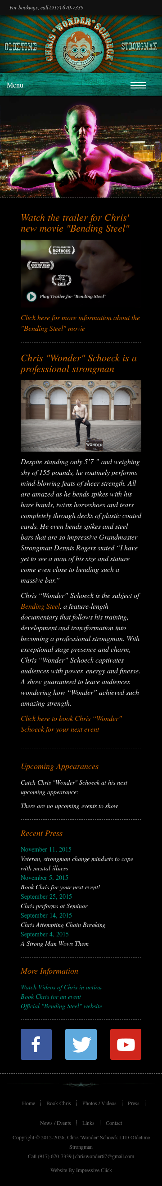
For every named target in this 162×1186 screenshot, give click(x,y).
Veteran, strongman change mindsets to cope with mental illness (77, 858)
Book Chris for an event (51, 996)
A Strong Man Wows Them (55, 939)
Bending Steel (40, 606)
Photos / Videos (99, 1103)
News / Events (55, 1122)
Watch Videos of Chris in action (61, 987)
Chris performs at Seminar (54, 901)
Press (134, 1103)
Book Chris (58, 1103)
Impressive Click (94, 1169)
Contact (114, 1122)
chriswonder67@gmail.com (104, 1156)
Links (88, 1122)
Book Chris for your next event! (60, 882)
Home (28, 1103)
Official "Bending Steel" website (61, 1006)
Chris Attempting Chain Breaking (63, 920)
